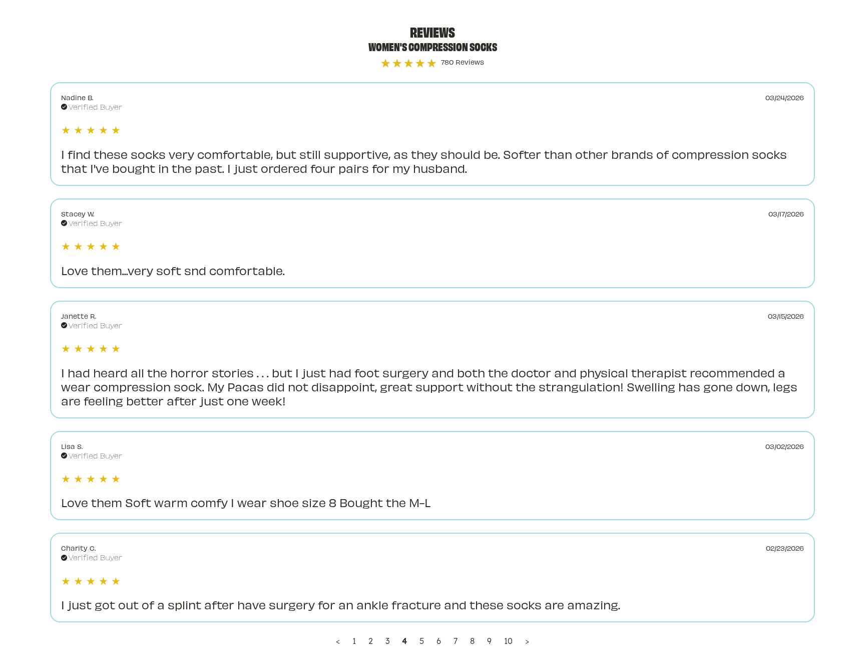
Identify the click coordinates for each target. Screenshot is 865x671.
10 (508, 641)
